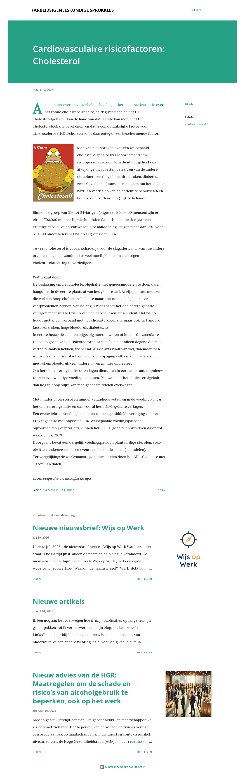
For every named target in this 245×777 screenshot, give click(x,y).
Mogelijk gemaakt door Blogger (124, 767)
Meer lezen (144, 579)
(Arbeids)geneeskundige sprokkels (73, 10)
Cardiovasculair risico (197, 124)
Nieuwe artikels (58, 601)
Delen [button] (189, 103)
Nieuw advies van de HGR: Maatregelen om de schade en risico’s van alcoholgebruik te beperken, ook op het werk (82, 688)
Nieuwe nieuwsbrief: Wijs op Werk (88, 527)
